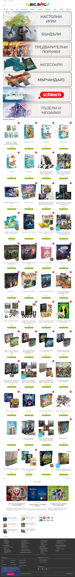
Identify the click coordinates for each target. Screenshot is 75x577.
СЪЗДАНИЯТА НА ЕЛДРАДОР (61, 540)
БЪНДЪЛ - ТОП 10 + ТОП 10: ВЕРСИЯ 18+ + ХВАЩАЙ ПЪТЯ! (28, 470)
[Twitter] (68, 0)
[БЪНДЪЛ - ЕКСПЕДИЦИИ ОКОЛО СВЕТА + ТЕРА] (46, 340)
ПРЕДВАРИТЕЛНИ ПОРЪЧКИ (25, 550)
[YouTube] (71, 0)
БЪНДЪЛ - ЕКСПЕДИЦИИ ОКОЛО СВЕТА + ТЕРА (46, 351)
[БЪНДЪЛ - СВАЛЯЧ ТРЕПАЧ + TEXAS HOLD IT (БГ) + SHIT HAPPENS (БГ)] (46, 310)
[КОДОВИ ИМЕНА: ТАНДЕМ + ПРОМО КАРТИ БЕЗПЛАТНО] (63, 310)
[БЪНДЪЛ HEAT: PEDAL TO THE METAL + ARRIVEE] (46, 221)
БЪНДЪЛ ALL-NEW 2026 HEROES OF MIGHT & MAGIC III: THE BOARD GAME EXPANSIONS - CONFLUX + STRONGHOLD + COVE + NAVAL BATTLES (63, 173)
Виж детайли (11, 238)
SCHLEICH (61, 9)
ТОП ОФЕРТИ (25, 9)
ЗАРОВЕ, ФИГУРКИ (44, 541)
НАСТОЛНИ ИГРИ (6, 545)
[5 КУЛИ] (11, 427)
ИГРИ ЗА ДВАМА (6, 549)
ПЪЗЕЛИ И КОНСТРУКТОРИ (60, 545)
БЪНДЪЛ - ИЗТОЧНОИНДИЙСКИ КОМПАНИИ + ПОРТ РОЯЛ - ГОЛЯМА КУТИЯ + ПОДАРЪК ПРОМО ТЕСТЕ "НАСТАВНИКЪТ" (46, 381)
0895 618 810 (11, 0)
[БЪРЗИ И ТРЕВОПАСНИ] (29, 131)
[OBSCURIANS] (29, 400)
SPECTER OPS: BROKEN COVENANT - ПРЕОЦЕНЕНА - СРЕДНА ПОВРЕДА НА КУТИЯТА (13, 518)
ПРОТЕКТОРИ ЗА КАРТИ (44, 540)
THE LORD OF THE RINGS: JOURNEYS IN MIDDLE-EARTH (11, 263)
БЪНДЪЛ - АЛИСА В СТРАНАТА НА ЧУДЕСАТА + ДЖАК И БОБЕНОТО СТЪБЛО (11, 351)
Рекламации (13, 562)
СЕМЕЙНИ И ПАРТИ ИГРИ (25, 543)
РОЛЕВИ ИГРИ (6, 552)
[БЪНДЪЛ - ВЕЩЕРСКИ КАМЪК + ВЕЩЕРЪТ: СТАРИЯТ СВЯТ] (63, 340)
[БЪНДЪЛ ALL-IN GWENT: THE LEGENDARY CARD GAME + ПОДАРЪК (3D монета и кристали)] (29, 310)
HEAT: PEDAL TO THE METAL (29, 291)
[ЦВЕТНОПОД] (29, 161)
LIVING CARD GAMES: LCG (25, 549)
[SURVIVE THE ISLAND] (29, 192)
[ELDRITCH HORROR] (63, 252)
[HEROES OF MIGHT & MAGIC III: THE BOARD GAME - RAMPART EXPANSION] (63, 458)
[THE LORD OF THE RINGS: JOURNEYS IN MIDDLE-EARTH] (11, 252)
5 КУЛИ (11, 438)
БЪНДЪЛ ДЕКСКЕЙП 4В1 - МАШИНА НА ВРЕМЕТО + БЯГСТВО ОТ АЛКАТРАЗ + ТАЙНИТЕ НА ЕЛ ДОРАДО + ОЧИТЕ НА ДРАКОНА (13, 530)
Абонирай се (6, 536)
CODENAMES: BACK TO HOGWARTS (28, 232)
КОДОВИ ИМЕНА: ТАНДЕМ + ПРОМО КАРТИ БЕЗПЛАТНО (63, 322)
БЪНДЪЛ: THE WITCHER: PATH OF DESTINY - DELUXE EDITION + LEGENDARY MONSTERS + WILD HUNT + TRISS (46, 173)
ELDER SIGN (11, 291)
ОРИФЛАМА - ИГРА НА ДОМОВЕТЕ (46, 291)
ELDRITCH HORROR (63, 262)
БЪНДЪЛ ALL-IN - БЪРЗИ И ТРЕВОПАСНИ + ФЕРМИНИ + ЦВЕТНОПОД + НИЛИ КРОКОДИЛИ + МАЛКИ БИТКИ (11, 143)
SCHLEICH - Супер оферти (60, 543)
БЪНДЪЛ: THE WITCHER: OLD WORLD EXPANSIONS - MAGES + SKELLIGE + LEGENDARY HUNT (63, 203)
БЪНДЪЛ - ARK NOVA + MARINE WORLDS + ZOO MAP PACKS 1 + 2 (11, 233)
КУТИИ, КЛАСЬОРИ (44, 542)
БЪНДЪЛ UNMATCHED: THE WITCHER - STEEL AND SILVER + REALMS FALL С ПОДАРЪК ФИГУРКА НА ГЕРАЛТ (11, 381)
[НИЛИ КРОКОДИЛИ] (63, 131)
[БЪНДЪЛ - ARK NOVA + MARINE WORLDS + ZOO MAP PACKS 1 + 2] (11, 221)
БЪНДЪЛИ (40, 9)
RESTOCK (57, 550)
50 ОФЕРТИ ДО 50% (7, 541)
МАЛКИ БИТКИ (46, 142)
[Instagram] (70, 0)
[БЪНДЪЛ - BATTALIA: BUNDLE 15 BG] (63, 400)
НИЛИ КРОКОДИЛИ (63, 142)
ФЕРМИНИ (11, 171)
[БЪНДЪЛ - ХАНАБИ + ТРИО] (11, 400)
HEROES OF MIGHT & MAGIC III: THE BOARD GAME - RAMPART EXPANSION (63, 470)
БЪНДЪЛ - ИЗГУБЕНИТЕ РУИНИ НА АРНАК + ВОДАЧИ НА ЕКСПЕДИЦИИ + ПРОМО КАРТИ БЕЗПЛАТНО (31, 530)
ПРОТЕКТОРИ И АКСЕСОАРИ (25, 552)
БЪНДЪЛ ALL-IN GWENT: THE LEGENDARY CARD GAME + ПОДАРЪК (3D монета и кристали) (29, 322)
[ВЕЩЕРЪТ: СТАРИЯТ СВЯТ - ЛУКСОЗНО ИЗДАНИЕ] (29, 427)
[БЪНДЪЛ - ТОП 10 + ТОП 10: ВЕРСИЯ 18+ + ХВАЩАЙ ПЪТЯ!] (29, 458)
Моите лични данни (69, 573)
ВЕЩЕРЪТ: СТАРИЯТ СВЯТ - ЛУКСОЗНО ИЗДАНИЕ (29, 439)
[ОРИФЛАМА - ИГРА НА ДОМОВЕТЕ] (46, 280)
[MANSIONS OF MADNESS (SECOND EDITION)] (29, 252)
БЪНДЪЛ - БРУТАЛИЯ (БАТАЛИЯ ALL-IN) (11, 322)
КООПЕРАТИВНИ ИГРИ (7, 551)
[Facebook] (67, 0)
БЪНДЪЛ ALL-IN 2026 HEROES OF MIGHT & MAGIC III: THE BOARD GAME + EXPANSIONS (63, 233)
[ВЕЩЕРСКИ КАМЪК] (63, 427)
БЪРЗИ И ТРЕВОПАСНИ (29, 142)
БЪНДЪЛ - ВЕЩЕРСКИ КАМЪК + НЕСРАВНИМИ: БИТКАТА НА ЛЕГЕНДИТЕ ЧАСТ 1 (28, 351)
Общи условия (13, 560)
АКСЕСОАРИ (47, 9)
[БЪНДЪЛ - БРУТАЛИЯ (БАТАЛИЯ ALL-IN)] (11, 310)
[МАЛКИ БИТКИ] (46, 131)
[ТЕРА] (46, 458)
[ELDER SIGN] (11, 280)
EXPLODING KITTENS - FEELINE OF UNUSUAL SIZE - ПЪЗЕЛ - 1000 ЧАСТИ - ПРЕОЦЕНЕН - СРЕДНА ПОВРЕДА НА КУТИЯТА (13, 524)
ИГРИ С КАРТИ (23, 541)
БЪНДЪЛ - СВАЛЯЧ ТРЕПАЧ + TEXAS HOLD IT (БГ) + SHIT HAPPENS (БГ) (46, 322)
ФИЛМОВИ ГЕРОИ (59, 542)
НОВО (12, 9)
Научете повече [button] (9, 571)
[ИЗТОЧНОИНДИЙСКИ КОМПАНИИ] (11, 458)
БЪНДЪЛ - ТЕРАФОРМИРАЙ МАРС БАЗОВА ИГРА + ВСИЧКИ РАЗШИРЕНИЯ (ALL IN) (63, 292)
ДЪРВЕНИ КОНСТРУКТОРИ (61, 546)
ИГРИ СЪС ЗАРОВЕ (24, 542)
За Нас (3, 560)
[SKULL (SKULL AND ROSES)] (46, 252)
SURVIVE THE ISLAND (28, 202)
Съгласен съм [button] (10, 574)
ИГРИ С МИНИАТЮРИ (24, 540)
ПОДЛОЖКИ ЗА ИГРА (44, 544)
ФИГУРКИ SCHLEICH (44, 548)
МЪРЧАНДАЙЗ (42, 546)
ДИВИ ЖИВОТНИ (43, 549)
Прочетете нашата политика (26, 573)
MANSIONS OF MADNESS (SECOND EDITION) (29, 263)
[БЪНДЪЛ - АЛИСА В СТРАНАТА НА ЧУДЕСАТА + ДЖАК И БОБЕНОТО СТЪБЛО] (11, 340)
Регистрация (4, 564)
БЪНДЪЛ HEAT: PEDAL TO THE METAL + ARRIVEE (46, 233)
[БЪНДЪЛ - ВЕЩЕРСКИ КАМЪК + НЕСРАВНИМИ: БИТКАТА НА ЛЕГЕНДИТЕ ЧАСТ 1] (29, 340)
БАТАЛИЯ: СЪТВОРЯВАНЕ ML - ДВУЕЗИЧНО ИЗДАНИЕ (63, 381)
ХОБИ (55, 9)
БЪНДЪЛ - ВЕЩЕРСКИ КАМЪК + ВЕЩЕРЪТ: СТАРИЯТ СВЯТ (63, 351)
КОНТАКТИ (68, 9)
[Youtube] (45, 564)
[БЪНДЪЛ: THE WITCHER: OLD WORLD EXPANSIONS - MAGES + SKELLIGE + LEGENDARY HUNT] (63, 192)
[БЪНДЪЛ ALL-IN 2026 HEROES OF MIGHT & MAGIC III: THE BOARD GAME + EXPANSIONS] (63, 221)
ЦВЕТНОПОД (29, 171)
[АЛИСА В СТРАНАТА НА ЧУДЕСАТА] (46, 400)
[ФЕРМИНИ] (11, 161)
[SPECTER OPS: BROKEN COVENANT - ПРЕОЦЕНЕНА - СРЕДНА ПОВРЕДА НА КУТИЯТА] (5, 519)
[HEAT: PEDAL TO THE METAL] (29, 280)
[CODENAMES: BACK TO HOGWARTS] (29, 221)
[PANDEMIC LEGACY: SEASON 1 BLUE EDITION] (11, 191)
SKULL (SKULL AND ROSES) (46, 262)
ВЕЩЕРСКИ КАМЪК (63, 438)
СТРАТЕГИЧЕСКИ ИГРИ (7, 550)
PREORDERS (32, 9)
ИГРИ (17, 9)
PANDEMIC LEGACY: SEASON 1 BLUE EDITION (11, 203)
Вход (2, 562)
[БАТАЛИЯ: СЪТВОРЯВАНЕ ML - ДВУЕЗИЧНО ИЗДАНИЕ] (63, 370)
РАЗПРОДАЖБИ (6, 542)
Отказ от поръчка (13, 564)
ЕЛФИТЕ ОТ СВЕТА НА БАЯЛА (61, 541)
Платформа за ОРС (22, 560)
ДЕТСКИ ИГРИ (23, 544)
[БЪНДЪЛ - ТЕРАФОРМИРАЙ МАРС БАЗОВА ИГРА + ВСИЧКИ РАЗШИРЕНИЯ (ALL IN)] (63, 281)
